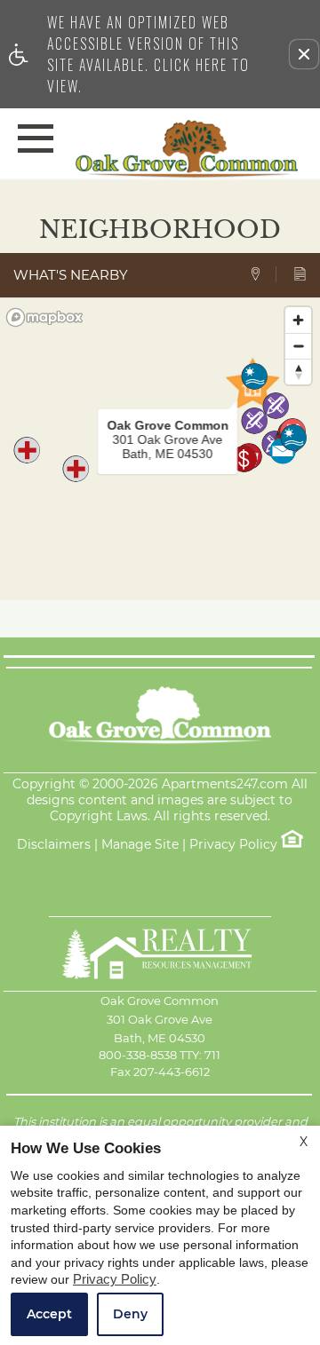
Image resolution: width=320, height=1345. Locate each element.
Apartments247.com (225, 784)
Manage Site (140, 844)
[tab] (262, 274)
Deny (130, 1314)
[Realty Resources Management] (160, 954)
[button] (304, 54)
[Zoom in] (298, 320)
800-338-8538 (159, 1055)
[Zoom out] (298, 346)
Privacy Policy (233, 844)
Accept (49, 1314)
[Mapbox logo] (44, 317)
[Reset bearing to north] (298, 371)
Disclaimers (54, 844)
